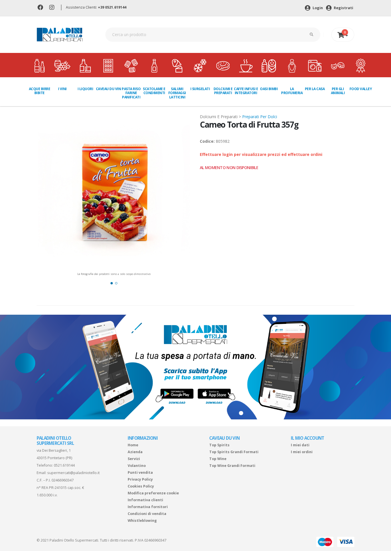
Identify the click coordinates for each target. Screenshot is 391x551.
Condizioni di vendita (147, 513)
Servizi (134, 458)
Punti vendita (140, 472)
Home (133, 445)
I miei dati (300, 445)
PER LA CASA (315, 88)
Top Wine (217, 458)
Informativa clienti (145, 500)
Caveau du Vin (108, 88)
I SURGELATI (200, 88)
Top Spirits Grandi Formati (233, 451)
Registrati (343, 7)
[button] (111, 283)
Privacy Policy (140, 479)
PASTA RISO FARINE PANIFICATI (131, 93)
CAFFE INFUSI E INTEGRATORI (246, 90)
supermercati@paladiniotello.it (73, 472)
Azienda (135, 451)
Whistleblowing (142, 520)
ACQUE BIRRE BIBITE (39, 90)
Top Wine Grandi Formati (232, 465)
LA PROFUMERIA (292, 90)
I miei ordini (302, 451)
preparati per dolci (259, 116)
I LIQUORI (85, 88)
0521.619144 (64, 465)
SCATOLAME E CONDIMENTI (154, 90)
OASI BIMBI (269, 88)
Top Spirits (219, 445)
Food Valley (360, 88)
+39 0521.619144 (112, 7)
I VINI (62, 88)
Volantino (137, 465)
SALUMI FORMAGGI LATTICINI (177, 93)
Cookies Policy (141, 486)
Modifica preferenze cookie (153, 493)
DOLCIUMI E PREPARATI (223, 90)
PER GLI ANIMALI (338, 90)
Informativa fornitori (148, 506)
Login (317, 7)
